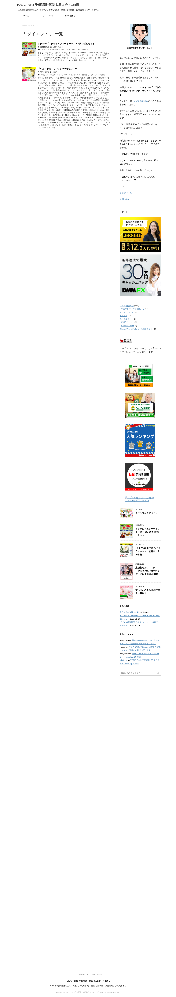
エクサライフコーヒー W (50, 49)
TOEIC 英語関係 (140, 101)
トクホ (74, 49)
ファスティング (69, 75)
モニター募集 (83, 49)
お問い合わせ (70, 16)
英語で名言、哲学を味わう (132, 309)
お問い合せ (125, 199)
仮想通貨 (123, 316)
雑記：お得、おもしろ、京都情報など (136, 329)
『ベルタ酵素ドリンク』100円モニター (57, 68)
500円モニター (59, 47)
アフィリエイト (126, 312)
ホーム (26, 16)
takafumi (123, 660)
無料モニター (126, 319)
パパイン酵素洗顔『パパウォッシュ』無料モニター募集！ (147, 551)
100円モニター (59, 72)
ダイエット (65, 49)
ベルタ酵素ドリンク (85, 75)
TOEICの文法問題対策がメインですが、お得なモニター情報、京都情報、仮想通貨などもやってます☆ (88, 986)
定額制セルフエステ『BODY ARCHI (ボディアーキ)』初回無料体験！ (147, 570)
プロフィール (48, 16)
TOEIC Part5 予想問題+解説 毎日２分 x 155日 (47, 4)
